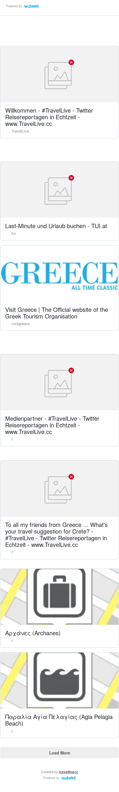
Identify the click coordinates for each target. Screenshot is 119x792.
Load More (59, 753)
